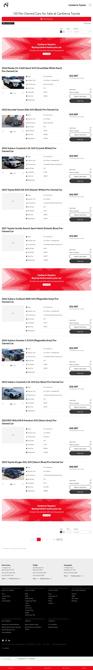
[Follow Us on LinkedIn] (9, 640)
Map (3, 578)
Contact (51, 621)
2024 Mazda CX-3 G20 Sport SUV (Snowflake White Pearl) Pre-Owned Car (32, 69)
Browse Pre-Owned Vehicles (10, 624)
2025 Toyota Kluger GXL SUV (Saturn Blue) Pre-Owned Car (32, 461)
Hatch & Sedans (8, 590)
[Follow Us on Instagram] (6, 640)
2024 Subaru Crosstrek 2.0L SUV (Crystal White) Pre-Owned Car (29, 150)
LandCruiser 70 (52, 596)
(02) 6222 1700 (10, 573)
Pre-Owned (6, 621)
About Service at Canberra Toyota (33, 628)
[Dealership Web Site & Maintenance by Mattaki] (5, 648)
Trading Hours (14, 578)
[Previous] (3, 92)
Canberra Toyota (77, 5)
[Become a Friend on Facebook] (3, 640)
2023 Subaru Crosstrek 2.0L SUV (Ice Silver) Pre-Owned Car (32, 381)
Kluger (27, 612)
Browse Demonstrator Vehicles (11, 627)
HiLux (49, 594)
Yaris (3, 594)
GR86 (73, 596)
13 (54, 539)
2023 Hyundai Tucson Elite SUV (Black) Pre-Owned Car (30, 109)
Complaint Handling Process (59, 644)
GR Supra (74, 601)
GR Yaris (74, 594)
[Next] (23, 92)
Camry (4, 598)
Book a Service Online (31, 624)
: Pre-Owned (7, 23)
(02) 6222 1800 (41, 573)
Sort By (76, 29)
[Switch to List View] (61, 32)
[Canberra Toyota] (5, 5)
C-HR (26, 603)
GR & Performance (79, 590)
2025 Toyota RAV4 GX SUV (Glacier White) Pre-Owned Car (32, 189)
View (61, 29)
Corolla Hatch (6, 596)
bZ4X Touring (29, 598)
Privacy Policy (46, 644)
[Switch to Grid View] (64, 32)
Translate (32, 658)
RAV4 (26, 594)
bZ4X (26, 596)
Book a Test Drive (80, 96)
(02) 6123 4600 (72, 573)
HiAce (50, 601)
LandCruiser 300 (30, 615)
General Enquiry (53, 627)
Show (68, 29)
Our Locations (52, 624)
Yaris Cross (28, 608)
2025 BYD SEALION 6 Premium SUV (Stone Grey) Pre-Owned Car (29, 422)
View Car (80, 101)
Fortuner (27, 605)
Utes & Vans (53, 590)
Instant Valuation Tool (8, 630)
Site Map (38, 644)
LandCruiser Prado (30, 601)
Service (28, 621)
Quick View (72, 89)
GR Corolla (75, 598)
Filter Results (48, 19)
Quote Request (6, 632)
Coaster (50, 603)
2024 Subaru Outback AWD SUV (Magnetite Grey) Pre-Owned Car (30, 300)
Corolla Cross (29, 610)
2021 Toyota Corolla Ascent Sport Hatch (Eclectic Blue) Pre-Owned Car (32, 230)
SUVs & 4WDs (30, 590)
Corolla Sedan (6, 601)
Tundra (50, 598)
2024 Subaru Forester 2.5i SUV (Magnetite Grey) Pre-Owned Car (29, 342)
